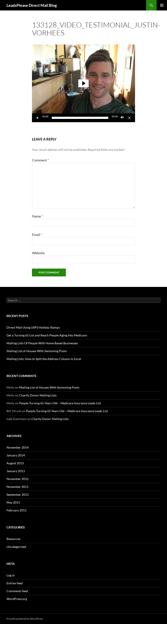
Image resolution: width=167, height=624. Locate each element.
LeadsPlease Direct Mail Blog (32, 5)
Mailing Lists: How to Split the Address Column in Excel (44, 359)
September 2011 (18, 494)
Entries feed (15, 583)
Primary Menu (162, 5)
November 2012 (17, 479)
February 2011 (17, 510)
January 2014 (16, 455)
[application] (83, 83)
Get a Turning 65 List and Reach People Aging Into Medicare (47, 335)
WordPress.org (17, 599)
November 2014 (17, 447)
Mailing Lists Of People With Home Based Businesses (42, 343)
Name (37, 216)
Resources (13, 539)
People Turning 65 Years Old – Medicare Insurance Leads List (60, 403)
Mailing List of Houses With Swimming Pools (37, 351)
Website (38, 253)
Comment (40, 160)
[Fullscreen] (129, 118)
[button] (83, 83)
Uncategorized (16, 547)
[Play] (37, 118)
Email (37, 234)
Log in (11, 575)
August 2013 (15, 463)
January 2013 (16, 471)
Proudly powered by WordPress (25, 618)
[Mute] (122, 118)
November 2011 (17, 487)
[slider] (80, 118)
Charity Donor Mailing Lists (38, 395)
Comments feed (17, 591)
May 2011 (13, 502)
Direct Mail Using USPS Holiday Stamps (33, 327)
